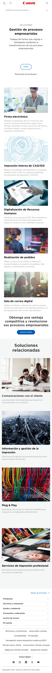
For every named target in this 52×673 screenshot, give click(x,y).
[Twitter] (32, 662)
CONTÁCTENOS (26, 332)
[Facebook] (13, 662)
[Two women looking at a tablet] (26, 284)
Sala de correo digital (18, 301)
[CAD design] (26, 149)
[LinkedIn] (26, 662)
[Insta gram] (20, 662)
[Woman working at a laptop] (26, 240)
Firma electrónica (16, 116)
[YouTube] (38, 662)
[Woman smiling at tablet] (26, 100)
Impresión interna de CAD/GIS (24, 165)
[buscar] (11, 3)
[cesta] (4, 3)
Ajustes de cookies (39, 650)
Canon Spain (25, 657)
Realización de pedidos (19, 257)
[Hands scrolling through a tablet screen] (26, 193)
